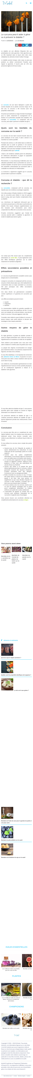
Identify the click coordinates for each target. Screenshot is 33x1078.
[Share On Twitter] (26, 45)
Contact (15, 1075)
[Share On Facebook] (30, 45)
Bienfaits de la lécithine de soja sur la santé (13, 857)
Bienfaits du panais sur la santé (26, 557)
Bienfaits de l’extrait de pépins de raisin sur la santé (15, 559)
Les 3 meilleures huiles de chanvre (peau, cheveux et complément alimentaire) (11, 999)
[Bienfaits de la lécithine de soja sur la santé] (7, 849)
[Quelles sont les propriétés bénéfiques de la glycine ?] (7, 667)
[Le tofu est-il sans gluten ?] (7, 684)
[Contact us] (16, 45)
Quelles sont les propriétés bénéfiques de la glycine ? (16, 675)
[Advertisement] (16, 85)
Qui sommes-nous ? (8, 1075)
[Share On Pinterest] (20, 45)
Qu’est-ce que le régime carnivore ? (11, 657)
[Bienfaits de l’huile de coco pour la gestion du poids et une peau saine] (7, 812)
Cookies (28, 1075)
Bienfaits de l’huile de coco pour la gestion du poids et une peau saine (16, 821)
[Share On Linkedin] (23, 45)
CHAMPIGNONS (16, 1007)
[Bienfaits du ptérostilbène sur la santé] (7, 832)
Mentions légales (21, 1075)
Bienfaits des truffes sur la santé (11, 1028)
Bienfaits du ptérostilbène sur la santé (11, 840)
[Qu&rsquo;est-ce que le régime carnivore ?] (7, 649)
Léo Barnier (20, 40)
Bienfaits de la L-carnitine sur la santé (5, 558)
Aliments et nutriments (11, 640)
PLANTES (16, 976)
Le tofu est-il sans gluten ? (21, 690)
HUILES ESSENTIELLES (16, 947)
